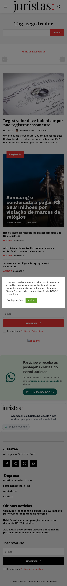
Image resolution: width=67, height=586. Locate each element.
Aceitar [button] (31, 300)
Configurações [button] (15, 300)
